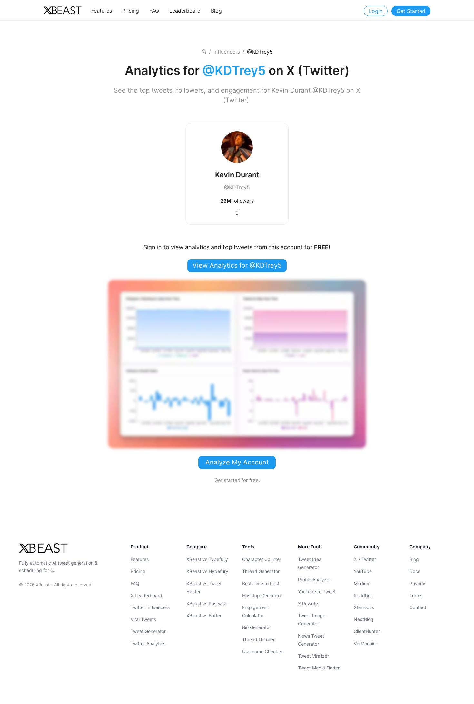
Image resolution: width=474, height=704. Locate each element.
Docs (415, 571)
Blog (414, 559)
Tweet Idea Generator (309, 563)
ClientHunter (367, 631)
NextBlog (363, 619)
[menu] (193, 10)
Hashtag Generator (262, 595)
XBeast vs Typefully (207, 559)
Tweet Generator (148, 631)
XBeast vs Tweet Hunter (204, 587)
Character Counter (261, 559)
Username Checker (262, 651)
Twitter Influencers (150, 607)
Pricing (138, 571)
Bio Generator (256, 627)
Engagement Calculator (255, 611)
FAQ (135, 583)
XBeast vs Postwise (206, 603)
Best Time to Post (260, 583)
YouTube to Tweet (317, 591)
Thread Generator (261, 571)
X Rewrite (308, 603)
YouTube (363, 571)
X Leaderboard (146, 595)
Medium (362, 583)
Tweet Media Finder (319, 667)
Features (140, 559)
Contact (418, 607)
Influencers (226, 51)
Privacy (417, 583)
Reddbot (363, 595)
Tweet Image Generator (311, 619)
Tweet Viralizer (313, 655)
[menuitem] (101, 10)
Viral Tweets (143, 619)
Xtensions (364, 607)
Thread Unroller (258, 639)
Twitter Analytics (148, 643)
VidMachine (366, 643)
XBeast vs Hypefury (207, 571)
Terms (416, 595)
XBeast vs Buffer (204, 615)
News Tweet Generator (311, 639)
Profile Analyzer (314, 579)
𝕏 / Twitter (365, 559)
